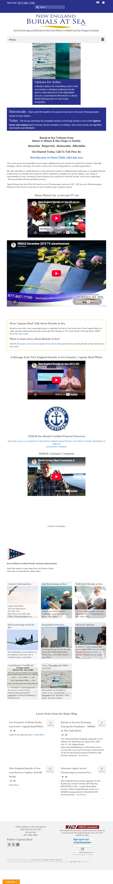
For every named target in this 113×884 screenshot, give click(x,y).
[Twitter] (13, 844)
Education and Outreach (27, 344)
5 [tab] (59, 103)
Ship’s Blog (56, 344)
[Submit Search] (37, 7)
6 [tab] (63, 103)
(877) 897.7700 (26, 3)
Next (77, 74)
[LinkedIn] (18, 844)
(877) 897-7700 (76, 861)
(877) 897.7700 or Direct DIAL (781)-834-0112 (56, 157)
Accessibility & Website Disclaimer (51, 860)
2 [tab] (50, 103)
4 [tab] (56, 103)
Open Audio (23, 334)
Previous (35, 74)
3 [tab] (53, 103)
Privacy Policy (35, 860)
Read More (39, 735)
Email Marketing (79, 854)
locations (24, 187)
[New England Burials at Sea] (56, 21)
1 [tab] (46, 103)
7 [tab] (66, 103)
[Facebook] (9, 844)
